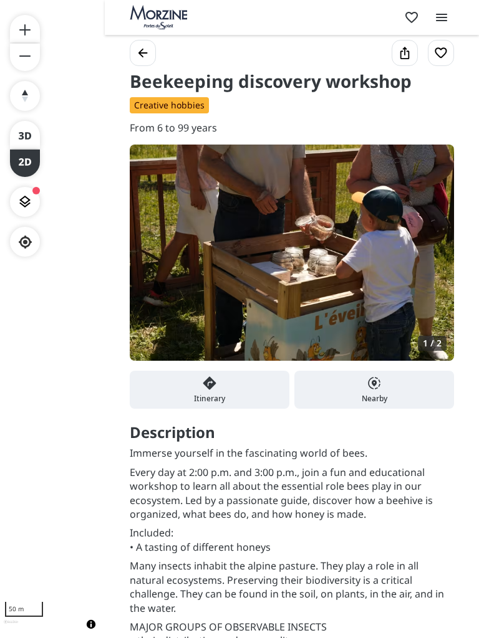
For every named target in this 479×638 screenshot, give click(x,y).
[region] (52, 319)
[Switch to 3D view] (25, 134)
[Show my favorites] (411, 17)
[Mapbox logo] (11, 627)
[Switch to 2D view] (25, 163)
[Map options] (25, 202)
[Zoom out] (25, 57)
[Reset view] (25, 96)
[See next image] (432, 260)
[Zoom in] (25, 28)
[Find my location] (25, 242)
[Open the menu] (441, 17)
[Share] (405, 53)
